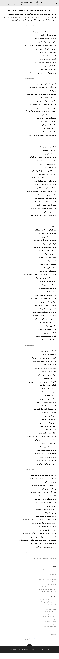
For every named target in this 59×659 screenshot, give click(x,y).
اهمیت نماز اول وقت (51, 606)
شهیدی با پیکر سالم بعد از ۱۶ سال (48, 602)
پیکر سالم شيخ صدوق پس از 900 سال (47, 579)
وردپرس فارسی (52, 574)
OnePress (31, 649)
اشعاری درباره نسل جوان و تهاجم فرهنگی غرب (45, 586)
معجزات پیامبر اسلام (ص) (50, 626)
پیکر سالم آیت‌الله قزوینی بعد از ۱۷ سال (47, 611)
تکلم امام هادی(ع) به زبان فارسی (48, 616)
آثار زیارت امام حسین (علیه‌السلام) (48, 599)
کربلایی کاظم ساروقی (51, 609)
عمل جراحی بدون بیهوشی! (50, 621)
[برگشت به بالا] (29, 646)
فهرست (56, 3)
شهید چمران (53, 619)
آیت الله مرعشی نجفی (51, 614)
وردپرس (54, 571)
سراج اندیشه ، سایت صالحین (49, 569)
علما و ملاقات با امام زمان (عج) (49, 591)
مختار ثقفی (53, 624)
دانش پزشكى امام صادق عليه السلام (47, 589)
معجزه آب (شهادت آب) (51, 581)
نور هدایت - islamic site (31, 2)
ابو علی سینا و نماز (52, 584)
